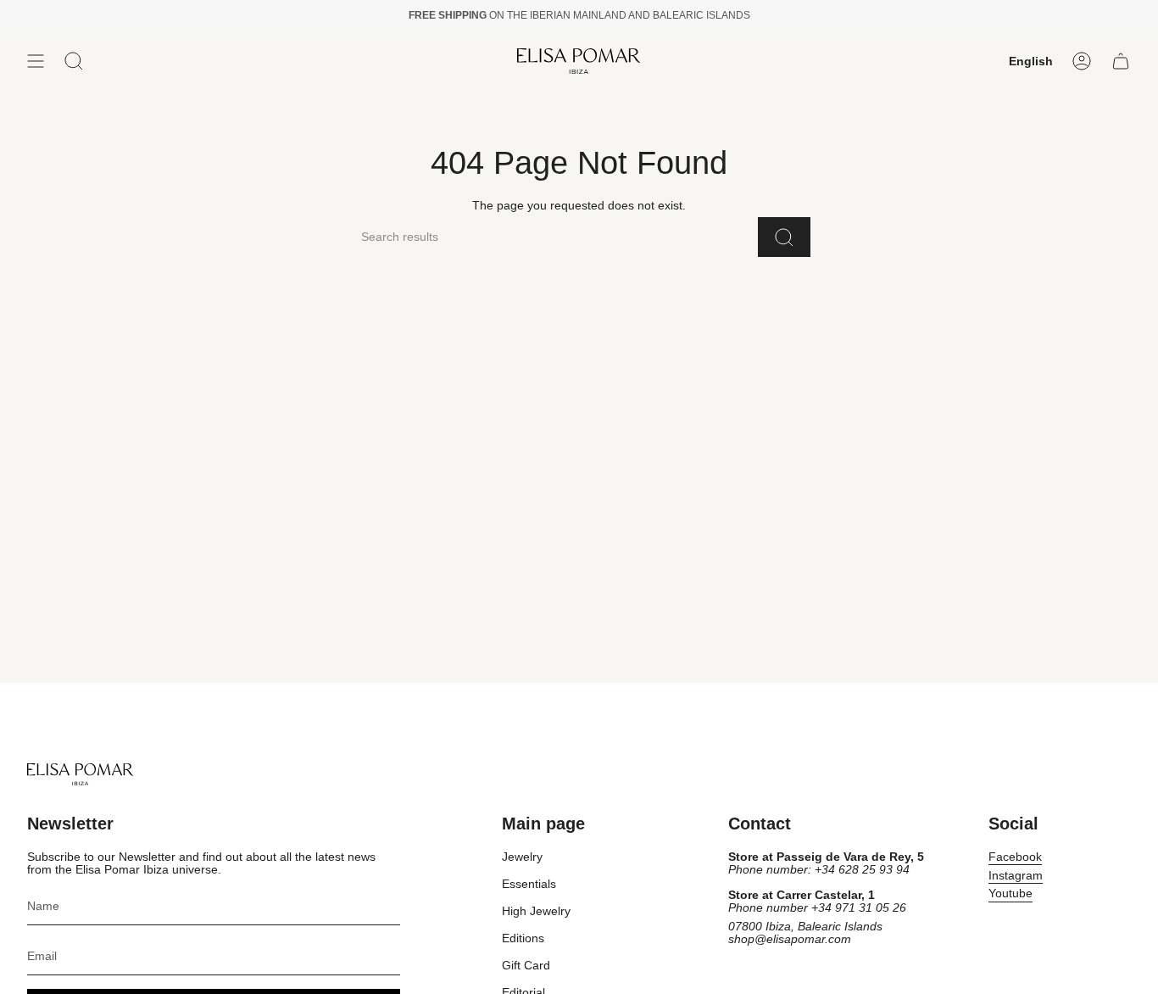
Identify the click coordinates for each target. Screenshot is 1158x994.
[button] (73, 61)
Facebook (1015, 857)
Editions (523, 938)
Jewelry (522, 857)
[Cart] (1120, 61)
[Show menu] (36, 61)
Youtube (1010, 893)
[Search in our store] (784, 237)
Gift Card (526, 965)
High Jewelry (536, 911)
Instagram (1015, 875)
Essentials (529, 884)
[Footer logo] (80, 774)
